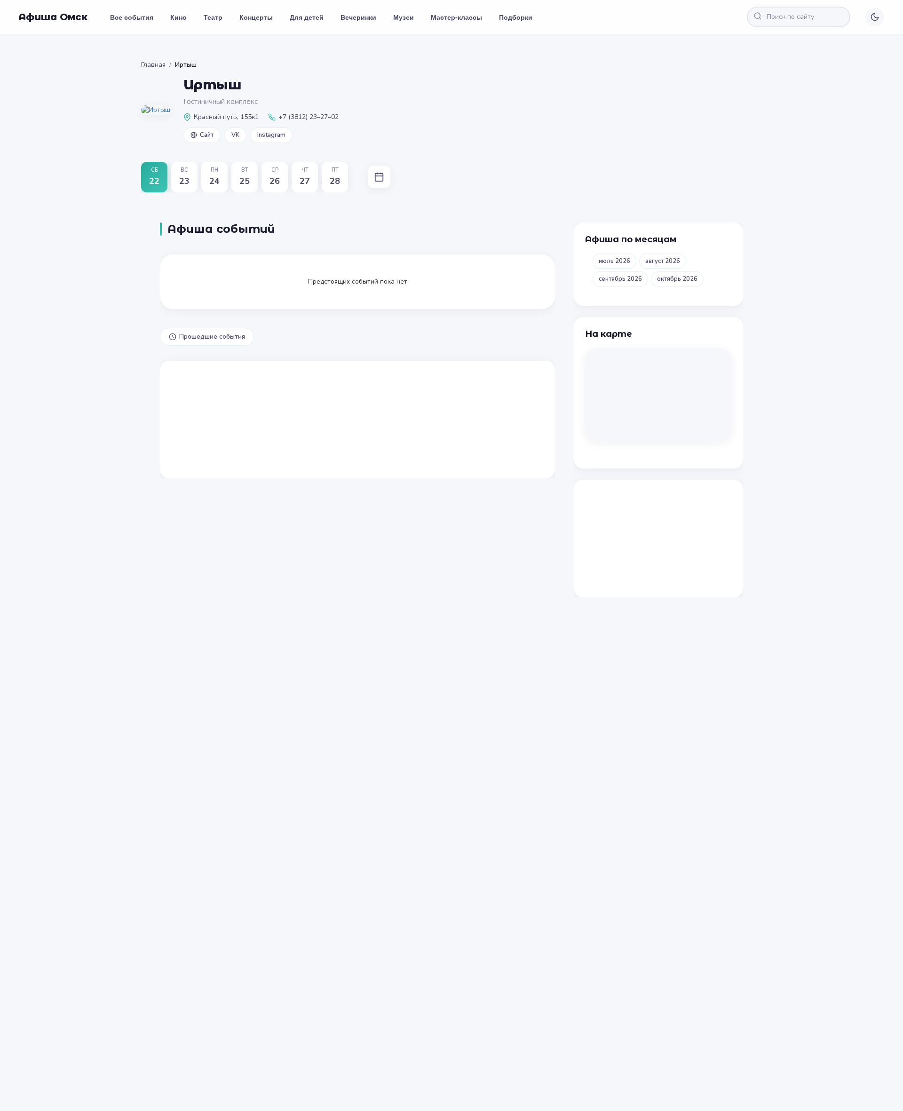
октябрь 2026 (677, 279)
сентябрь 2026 (620, 279)
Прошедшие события (212, 336)
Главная (153, 64)
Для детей (307, 17)
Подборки (515, 17)
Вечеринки (358, 17)
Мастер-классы (456, 17)
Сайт (207, 135)
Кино (178, 17)
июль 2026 (614, 261)
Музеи (403, 17)
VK (235, 135)
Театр (213, 17)
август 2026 (662, 261)
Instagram (271, 135)
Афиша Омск (53, 17)
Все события (131, 17)
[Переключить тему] (874, 17)
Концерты (256, 17)
